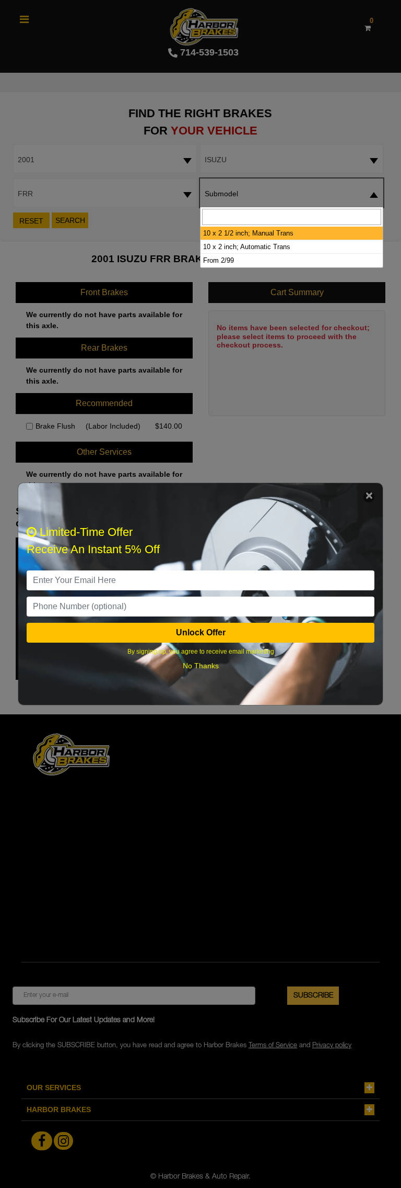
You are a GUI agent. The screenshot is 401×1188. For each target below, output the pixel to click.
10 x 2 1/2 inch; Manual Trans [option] (248, 233)
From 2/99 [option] (218, 260)
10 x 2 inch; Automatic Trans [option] (246, 247)
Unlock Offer (201, 632)
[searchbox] (291, 217)
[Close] (369, 497)
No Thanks (201, 666)
